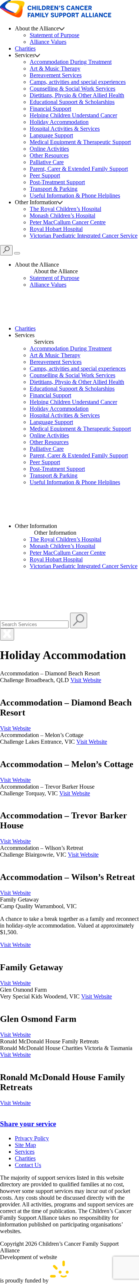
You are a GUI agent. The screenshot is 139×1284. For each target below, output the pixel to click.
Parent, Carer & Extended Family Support (79, 169)
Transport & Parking (53, 189)
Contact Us (28, 1165)
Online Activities (49, 149)
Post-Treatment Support (57, 182)
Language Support (51, 135)
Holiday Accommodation (59, 122)
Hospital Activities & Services (65, 129)
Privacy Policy (32, 1138)
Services (24, 1151)
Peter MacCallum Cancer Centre (68, 222)
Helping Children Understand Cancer (73, 115)
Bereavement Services (56, 75)
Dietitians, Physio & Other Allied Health (77, 95)
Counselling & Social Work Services (72, 88)
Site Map (25, 1145)
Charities (25, 48)
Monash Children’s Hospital (62, 215)
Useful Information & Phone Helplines (75, 195)
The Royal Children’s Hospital (65, 209)
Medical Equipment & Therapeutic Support (80, 142)
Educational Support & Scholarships (72, 102)
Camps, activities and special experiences (78, 82)
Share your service (28, 1124)
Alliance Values (48, 42)
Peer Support (45, 175)
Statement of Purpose (54, 35)
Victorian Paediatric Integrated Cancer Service (84, 235)
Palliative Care (47, 162)
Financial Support (50, 108)
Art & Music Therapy (55, 68)
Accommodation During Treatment (71, 62)
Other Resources (49, 155)
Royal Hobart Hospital (56, 229)
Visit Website (85, 680)
